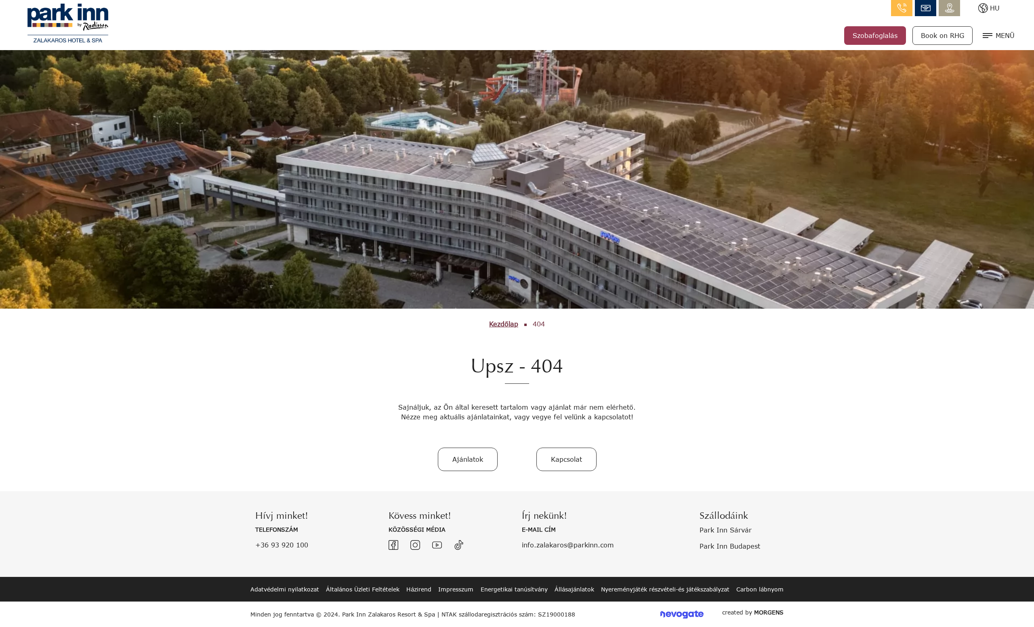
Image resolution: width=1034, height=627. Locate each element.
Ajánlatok (467, 459)
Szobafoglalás (875, 35)
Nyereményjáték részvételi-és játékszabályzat (665, 589)
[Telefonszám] (901, 8)
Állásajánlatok (574, 589)
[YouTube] (437, 545)
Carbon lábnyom (760, 589)
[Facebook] (393, 545)
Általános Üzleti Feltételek (362, 589)
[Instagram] (415, 545)
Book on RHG (942, 35)
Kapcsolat (566, 459)
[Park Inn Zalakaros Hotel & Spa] (67, 22)
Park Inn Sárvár (726, 530)
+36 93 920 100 (281, 545)
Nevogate (682, 614)
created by (753, 612)
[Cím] (949, 8)
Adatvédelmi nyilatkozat (284, 589)
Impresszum (455, 589)
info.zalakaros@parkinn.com (925, 8)
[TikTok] (459, 545)
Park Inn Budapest (730, 546)
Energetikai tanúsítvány (514, 589)
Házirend (418, 589)
